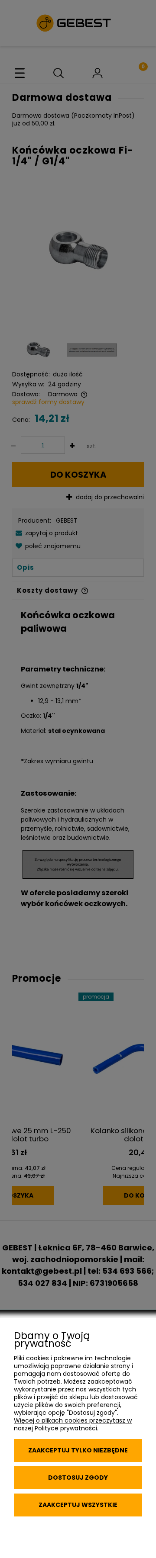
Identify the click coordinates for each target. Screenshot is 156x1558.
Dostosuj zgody (78, 1477)
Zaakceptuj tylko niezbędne (78, 1450)
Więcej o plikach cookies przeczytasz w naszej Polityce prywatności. (73, 1424)
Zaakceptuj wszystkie (78, 1504)
